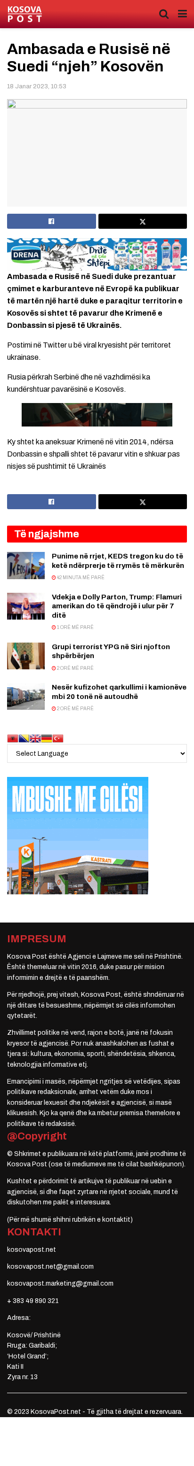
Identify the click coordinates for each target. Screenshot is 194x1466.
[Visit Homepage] (24, 14)
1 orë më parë (75, 627)
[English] (35, 738)
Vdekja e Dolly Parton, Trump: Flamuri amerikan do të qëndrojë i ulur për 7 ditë (117, 606)
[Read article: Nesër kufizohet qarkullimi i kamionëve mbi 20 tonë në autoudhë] (26, 696)
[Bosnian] (24, 738)
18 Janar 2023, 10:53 (36, 86)
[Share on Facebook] (51, 221)
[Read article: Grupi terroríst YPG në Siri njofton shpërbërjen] (26, 656)
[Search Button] (164, 14)
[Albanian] (12, 738)
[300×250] (77, 835)
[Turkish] (58, 738)
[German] (46, 738)
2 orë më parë (75, 668)
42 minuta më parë (80, 577)
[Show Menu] (182, 14)
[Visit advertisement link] (97, 254)
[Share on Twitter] (142, 221)
